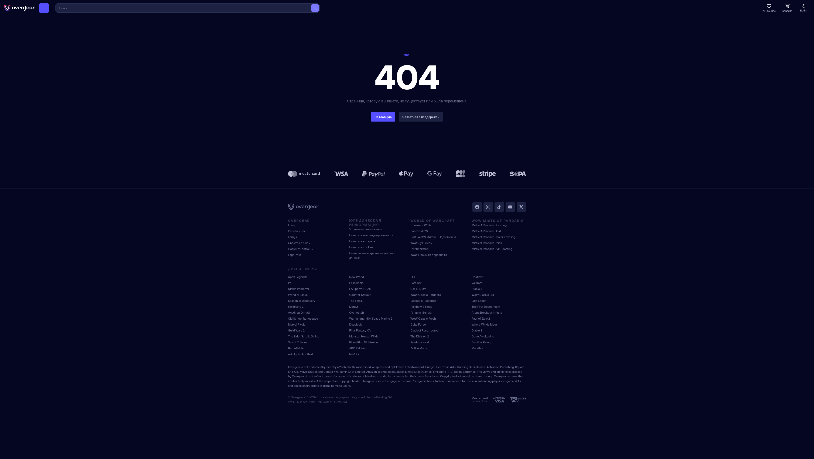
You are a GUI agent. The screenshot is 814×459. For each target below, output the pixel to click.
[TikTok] (499, 207)
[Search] (315, 8)
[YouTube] (510, 207)
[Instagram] (488, 207)
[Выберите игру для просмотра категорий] (44, 8)
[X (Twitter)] (521, 207)
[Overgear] (19, 8)
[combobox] (183, 8)
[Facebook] (477, 207)
